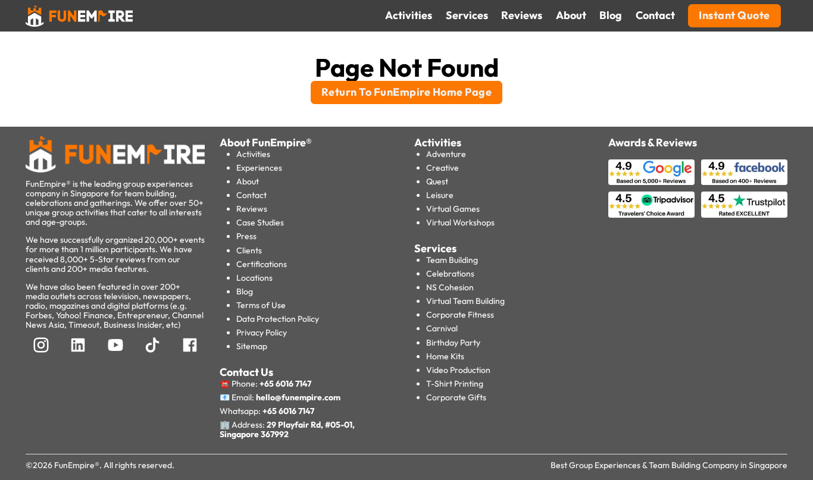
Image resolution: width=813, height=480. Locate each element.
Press (246, 236)
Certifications (261, 264)
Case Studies (260, 222)
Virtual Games (453, 208)
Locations (254, 277)
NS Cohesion (450, 287)
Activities (253, 154)
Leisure (440, 195)
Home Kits (445, 356)
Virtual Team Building (465, 301)
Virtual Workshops (460, 222)
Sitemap (251, 346)
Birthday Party (453, 342)
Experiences (259, 167)
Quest (437, 181)
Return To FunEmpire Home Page (406, 92)
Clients (249, 250)
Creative (442, 167)
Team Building (452, 260)
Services (435, 248)
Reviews (251, 208)
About (247, 181)
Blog (244, 291)
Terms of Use (261, 305)
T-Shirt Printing (454, 383)
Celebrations (450, 273)
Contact (251, 195)
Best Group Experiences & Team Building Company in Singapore (669, 465)
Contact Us (246, 372)
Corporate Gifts (456, 397)
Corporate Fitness (460, 314)
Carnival (442, 328)
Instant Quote (734, 15)
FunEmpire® (76, 465)
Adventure (446, 154)
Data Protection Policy (277, 318)
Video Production (458, 370)
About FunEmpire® (266, 142)
